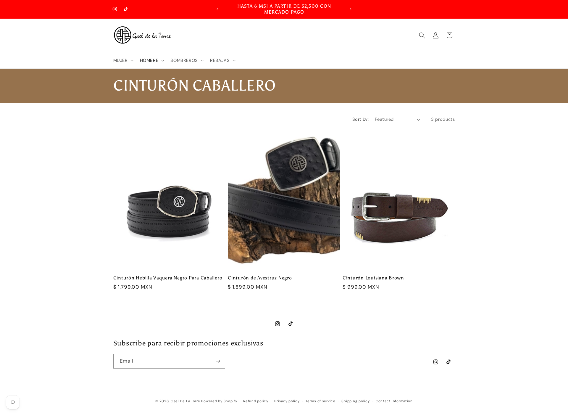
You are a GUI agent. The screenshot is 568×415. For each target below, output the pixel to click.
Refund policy (255, 401)
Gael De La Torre (185, 401)
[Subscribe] (218, 361)
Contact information (394, 401)
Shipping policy (355, 401)
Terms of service (320, 401)
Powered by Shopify (219, 401)
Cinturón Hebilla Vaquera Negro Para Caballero (167, 278)
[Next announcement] (350, 9)
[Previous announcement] (217, 9)
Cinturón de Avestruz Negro (260, 278)
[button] (122, 60)
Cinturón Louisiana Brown (373, 278)
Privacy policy (286, 401)
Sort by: (360, 119)
